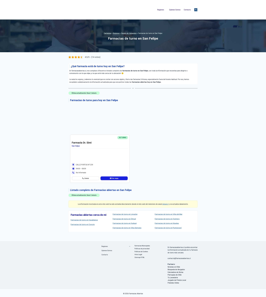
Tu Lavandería (173, 278)
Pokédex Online (173, 283)
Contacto (187, 10)
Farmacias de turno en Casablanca (84, 220)
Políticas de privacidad (142, 248)
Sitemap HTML (140, 257)
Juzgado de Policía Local (177, 280)
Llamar (86, 178)
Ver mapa (115, 178)
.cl (168, 204)
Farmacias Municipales (142, 246)
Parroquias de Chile (175, 275)
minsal (164, 204)
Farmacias (107, 33)
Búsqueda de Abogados (176, 270)
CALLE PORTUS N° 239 (84, 165)
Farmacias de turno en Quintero (167, 219)
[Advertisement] (130, 118)
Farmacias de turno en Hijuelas (167, 223)
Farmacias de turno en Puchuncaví (168, 228)
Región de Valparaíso (129, 33)
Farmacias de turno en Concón (83, 224)
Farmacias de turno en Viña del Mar (168, 214)
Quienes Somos (174, 10)
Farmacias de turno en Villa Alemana (127, 228)
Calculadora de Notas (175, 272)
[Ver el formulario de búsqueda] (196, 9)
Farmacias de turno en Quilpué (125, 223)
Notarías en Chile (174, 267)
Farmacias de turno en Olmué (124, 219)
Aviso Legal (138, 254)
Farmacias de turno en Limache (125, 214)
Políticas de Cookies (141, 251)
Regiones (160, 10)
